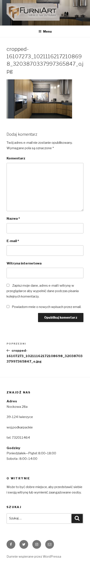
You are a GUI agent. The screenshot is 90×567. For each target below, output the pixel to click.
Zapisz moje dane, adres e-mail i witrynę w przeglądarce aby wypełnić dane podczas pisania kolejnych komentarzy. (43, 291)
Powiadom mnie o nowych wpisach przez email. (46, 307)
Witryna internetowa (24, 263)
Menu (47, 31)
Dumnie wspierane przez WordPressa (34, 556)
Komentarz (16, 158)
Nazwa (13, 219)
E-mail (13, 241)
